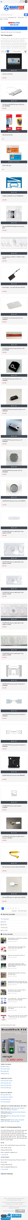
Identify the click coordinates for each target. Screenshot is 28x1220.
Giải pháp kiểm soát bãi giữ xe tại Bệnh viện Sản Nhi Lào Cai (17, 939)
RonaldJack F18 (12, 17)
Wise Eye (9, 1109)
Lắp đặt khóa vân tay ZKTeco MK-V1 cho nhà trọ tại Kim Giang (17, 990)
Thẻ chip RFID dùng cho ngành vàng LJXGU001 (13, 897)
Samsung (14, 1116)
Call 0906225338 (5, 1218)
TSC (6, 1121)
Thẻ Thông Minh (5, 919)
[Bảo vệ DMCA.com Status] (20, 1211)
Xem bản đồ (5, 1154)
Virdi (5, 1109)
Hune (9, 1116)
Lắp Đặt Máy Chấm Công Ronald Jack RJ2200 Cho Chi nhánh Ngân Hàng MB (17, 982)
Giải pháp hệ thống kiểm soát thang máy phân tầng (16, 973)
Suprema (22, 1108)
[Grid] (8, 51)
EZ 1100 (6, 19)
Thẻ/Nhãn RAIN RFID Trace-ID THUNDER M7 (12, 196)
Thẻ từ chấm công (6, 165)
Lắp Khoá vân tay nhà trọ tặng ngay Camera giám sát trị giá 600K (17, 947)
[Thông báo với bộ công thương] (14, 1215)
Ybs (20, 1116)
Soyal (2, 1109)
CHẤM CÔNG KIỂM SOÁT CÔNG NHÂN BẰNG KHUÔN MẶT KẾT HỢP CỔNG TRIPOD (17, 965)
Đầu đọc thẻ (4, 924)
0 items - (22, 2)
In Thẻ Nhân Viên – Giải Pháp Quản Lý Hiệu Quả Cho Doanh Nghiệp (17, 999)
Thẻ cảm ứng (4, 927)
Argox (12, 1121)
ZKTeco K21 (21, 17)
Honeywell (21, 1119)
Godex (2, 1121)
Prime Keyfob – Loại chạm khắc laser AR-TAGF (13, 287)
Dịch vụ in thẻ (4, 930)
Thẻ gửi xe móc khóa (7, 74)
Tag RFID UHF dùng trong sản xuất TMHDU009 (13, 775)
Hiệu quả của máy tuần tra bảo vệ (16, 955)
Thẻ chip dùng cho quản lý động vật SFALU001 (13, 867)
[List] (5, 51)
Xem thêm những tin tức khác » (8, 1025)
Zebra (8, 1121)
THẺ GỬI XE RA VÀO (7, 135)
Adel (18, 1116)
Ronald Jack (12, 1108)
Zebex (16, 1119)
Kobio (17, 1108)
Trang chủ (3, 32)
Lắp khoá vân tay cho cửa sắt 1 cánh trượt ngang (17, 1007)
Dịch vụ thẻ (9, 32)
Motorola (12, 1119)
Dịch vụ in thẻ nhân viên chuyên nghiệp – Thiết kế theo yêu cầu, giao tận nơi (17, 1016)
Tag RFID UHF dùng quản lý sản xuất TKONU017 (14, 501)
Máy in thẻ (3, 921)
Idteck (5, 1113)
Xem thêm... (15, 1109)
